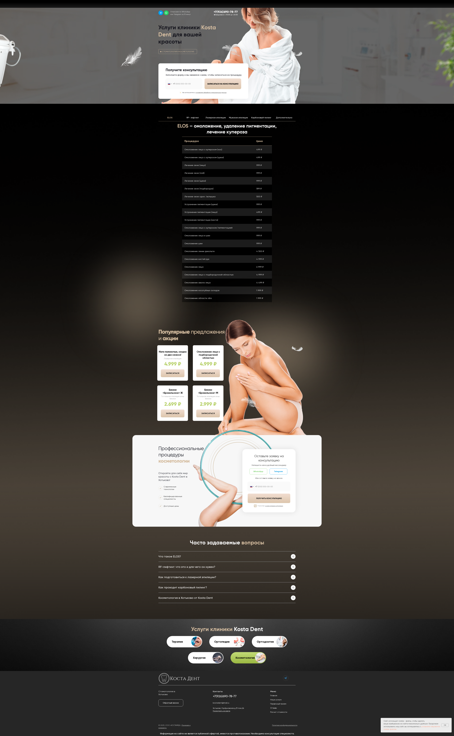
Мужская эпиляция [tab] (238, 117)
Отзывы (273, 708)
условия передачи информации (274, 505)
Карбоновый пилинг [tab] (261, 117)
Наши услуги (276, 700)
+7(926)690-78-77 (226, 11)
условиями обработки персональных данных (211, 92)
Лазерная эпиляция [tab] (215, 117)
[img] (160, 13)
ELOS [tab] (169, 117)
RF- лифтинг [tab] (193, 117)
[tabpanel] (227, 129)
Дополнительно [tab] (284, 117)
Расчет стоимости (278, 712)
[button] (285, 4)
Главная (273, 695)
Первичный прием (278, 704)
